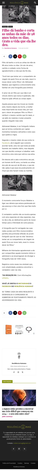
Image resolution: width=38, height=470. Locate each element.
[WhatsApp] (24, 56)
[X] (15, 56)
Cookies (20, 463)
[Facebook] (10, 56)
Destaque (5, 26)
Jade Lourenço (7, 416)
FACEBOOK (6, 286)
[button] (3, 2)
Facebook (6, 143)
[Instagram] (19, 372)
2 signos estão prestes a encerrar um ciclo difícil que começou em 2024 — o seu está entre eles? (18, 411)
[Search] (35, 2)
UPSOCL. (5, 278)
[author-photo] (19, 360)
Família (10, 26)
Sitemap (26, 463)
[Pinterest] (20, 56)
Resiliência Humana (10, 48)
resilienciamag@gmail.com (22, 443)
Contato (33, 463)
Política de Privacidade (9, 463)
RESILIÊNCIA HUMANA (23, 286)
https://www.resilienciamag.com (19, 366)
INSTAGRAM (23, 283)
